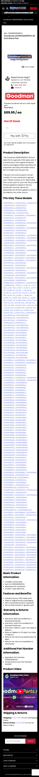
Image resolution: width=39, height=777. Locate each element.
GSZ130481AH (8, 500)
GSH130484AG (9, 455)
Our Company (9, 761)
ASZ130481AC (20, 250)
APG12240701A (22, 213)
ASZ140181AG (19, 260)
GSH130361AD (21, 385)
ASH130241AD (20, 220)
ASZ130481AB (8, 250)
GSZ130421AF (20, 495)
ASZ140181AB (31, 255)
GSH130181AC (31, 360)
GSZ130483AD (9, 502)
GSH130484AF (22, 452)
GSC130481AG (9, 340)
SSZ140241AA (8, 540)
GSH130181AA (8, 360)
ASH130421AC (8, 233)
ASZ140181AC (8, 258)
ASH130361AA (21, 225)
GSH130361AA (9, 383)
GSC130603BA (21, 355)
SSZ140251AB (8, 550)
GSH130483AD (9, 440)
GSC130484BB (22, 353)
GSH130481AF (8, 430)
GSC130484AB (9, 350)
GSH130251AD (9, 373)
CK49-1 (20, 288)
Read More (8, 108)
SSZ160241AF (20, 570)
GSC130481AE (9, 338)
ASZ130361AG (20, 240)
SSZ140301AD (20, 555)
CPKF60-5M (9, 308)
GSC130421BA (9, 333)
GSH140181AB (8, 457)
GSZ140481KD (9, 532)
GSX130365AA (9, 470)
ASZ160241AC (20, 283)
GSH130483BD (22, 445)
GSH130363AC (21, 400)
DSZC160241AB (22, 325)
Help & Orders (9, 766)
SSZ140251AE (8, 552)
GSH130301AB (20, 375)
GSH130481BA (20, 430)
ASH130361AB (8, 228)
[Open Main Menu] (3, 8)
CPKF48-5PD (20, 305)
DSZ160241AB (8, 323)
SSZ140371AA (20, 562)
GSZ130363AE (21, 482)
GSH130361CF (8, 398)
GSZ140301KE (20, 525)
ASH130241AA (8, 218)
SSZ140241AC (31, 540)
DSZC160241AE (9, 330)
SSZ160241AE (8, 570)
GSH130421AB (20, 410)
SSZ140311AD (30, 560)
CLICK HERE (16, 718)
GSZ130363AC (21, 480)
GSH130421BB (8, 420)
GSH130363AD (9, 402)
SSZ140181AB (9, 537)
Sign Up (30, 741)
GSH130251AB (8, 370)
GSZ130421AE (8, 495)
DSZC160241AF (22, 330)
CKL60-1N (7, 298)
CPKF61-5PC (8, 313)
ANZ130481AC (9, 210)
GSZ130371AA (23, 487)
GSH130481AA (21, 422)
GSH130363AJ (21, 407)
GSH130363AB (9, 400)
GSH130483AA (21, 435)
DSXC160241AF (9, 320)
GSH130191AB (20, 363)
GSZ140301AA (9, 522)
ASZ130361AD (32, 238)
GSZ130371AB (8, 490)
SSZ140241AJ (8, 547)
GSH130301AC (9, 378)
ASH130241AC (8, 220)
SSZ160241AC (20, 567)
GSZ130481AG (21, 497)
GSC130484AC (22, 350)
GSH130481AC (21, 425)
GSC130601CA (9, 355)
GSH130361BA (8, 388)
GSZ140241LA (32, 520)
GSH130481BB (8, 432)
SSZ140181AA (32, 535)
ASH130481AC (20, 235)
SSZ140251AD (31, 550)
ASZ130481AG (8, 255)
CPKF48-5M (19, 303)
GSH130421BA (21, 417)
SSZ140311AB (8, 560)
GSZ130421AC (9, 492)
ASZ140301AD (9, 275)
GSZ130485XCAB (25, 510)
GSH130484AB (22, 447)
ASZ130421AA (32, 240)
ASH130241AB (20, 218)
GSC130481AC (9, 335)
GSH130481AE (21, 427)
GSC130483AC (22, 343)
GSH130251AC (20, 370)
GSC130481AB (21, 333)
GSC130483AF (9, 348)
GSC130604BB (22, 358)
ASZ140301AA (8, 273)
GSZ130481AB (31, 495)
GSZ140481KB (8, 530)
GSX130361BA (20, 465)
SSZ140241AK (20, 547)
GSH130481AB (9, 425)
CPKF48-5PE (32, 305)
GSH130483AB (9, 437)
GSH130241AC (9, 368)
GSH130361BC (8, 390)
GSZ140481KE (20, 532)
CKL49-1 (19, 290)
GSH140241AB (9, 460)
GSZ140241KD (20, 517)
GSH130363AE (21, 402)
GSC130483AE (22, 345)
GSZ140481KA (20, 527)
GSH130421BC (20, 420)
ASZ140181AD (20, 258)
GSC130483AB (9, 343)
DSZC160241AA (9, 325)
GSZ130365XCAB (10, 487)
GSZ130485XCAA (10, 510)
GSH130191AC (31, 363)
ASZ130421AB (9, 243)
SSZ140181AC (20, 537)
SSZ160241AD (31, 567)
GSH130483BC (9, 445)
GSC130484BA (9, 353)
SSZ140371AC (8, 565)
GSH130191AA (8, 363)
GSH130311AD (20, 380)
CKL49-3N (11, 295)
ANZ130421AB (20, 203)
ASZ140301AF (8, 278)
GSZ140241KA (8, 517)
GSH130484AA (9, 447)
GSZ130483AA (21, 500)
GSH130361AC (9, 385)
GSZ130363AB (9, 480)
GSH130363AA (21, 398)
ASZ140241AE (8, 268)
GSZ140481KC (21, 530)
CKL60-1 (19, 295)
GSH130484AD (22, 450)
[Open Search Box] (7, 8)
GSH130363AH (9, 407)
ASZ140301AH (32, 278)
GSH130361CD (9, 395)
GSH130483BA (9, 442)
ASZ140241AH (9, 270)
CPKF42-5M (31, 300)
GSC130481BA (21, 340)
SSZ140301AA (20, 552)
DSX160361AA (31, 313)
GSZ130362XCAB (10, 477)
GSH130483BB (21, 442)
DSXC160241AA (9, 315)
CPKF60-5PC (31, 308)
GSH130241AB (20, 365)
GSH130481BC (21, 432)
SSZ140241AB (20, 540)
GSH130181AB (20, 360)
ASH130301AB (20, 223)
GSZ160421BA (20, 535)
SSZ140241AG (9, 545)
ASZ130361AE (9, 240)
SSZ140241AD (9, 542)
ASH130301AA (8, 223)
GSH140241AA (20, 457)
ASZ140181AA (20, 255)
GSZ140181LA (20, 515)
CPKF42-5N (8, 303)
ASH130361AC (20, 228)
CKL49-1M (27, 290)
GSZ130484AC (22, 505)
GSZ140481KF (8, 535)
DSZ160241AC (20, 323)
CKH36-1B (11, 290)
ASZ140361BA (9, 280)
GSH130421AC (9, 412)
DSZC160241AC (9, 328)
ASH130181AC (31, 215)
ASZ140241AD (20, 265)
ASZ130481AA (20, 248)
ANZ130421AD (9, 205)
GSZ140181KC (31, 512)
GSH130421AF (20, 415)
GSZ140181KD (8, 515)
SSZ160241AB (8, 567)
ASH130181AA (8, 215)
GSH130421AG (9, 417)
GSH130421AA (9, 410)
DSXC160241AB (22, 315)
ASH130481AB (8, 235)
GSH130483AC (22, 437)
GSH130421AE (8, 415)
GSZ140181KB (20, 512)
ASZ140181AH (31, 260)
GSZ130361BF (31, 472)
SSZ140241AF (32, 542)
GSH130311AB (32, 378)
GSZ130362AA (9, 475)
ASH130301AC (32, 223)
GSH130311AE (32, 380)
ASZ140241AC (8, 265)
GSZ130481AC (9, 497)
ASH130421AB (21, 230)
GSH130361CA (20, 390)
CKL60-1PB (16, 298)
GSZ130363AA (23, 477)
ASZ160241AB (8, 283)
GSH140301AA (9, 462)
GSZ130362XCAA (22, 475)
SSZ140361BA (8, 562)
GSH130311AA (20, 378)
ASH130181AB (20, 215)
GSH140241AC (21, 460)
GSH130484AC (9, 450)
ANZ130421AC (32, 203)
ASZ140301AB (20, 273)
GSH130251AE (20, 373)
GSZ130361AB (8, 472)
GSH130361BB (20, 388)
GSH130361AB (21, 383)
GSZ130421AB (32, 490)
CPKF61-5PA (29, 310)
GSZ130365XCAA (22, 485)
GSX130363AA (21, 467)
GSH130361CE (20, 395)
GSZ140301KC (21, 522)
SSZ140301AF (8, 557)
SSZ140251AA (31, 547)
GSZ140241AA (31, 515)
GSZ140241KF (20, 520)
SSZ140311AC (19, 560)
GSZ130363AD (9, 482)
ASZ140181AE (31, 258)
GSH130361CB (8, 393)
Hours (6, 750)
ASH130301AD (9, 225)
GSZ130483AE (21, 502)
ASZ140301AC (32, 273)
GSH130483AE (21, 440)
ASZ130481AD (32, 250)
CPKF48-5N (30, 303)
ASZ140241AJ (21, 270)
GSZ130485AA (22, 507)
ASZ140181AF (8, 260)
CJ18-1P (27, 285)
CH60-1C (19, 285)
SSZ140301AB (31, 552)
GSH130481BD (9, 435)
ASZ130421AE (20, 245)
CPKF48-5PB (8, 305)
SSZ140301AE (31, 555)
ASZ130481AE (9, 253)
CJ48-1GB (11, 288)
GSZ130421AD (21, 492)
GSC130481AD (21, 335)
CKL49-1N (7, 293)
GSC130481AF (21, 338)
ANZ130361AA (8, 203)
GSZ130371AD (20, 490)
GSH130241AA (9, 365)
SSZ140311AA (31, 557)
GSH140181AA (21, 455)
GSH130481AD (9, 427)
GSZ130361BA (20, 472)
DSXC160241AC (9, 318)
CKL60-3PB (21, 300)
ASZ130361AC (20, 238)
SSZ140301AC (8, 555)
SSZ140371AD (20, 565)
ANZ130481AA (8, 208)
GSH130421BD (9, 422)
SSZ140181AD (31, 537)
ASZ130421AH (31, 245)
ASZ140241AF (20, 268)
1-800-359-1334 (19, 85)
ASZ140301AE (21, 275)
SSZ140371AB (31, 562)
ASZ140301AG (20, 278)
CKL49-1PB (16, 293)
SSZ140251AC (20, 550)
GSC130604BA (9, 358)
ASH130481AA (20, 233)
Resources (8, 755)
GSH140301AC (9, 465)
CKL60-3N (11, 300)
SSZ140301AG (20, 557)
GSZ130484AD (9, 507)
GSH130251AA (21, 368)
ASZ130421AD (8, 245)
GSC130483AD (9, 345)
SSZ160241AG (31, 570)
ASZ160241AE (9, 285)
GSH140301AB (21, 462)
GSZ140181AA (8, 512)
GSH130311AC (9, 380)
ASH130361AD (32, 228)
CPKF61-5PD (20, 313)
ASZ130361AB (9, 238)
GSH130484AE (9, 452)
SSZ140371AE (31, 565)
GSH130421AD (21, 412)
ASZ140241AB (20, 263)
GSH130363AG (21, 405)
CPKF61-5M (8, 310)
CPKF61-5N (18, 310)
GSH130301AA (8, 375)
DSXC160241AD (23, 318)
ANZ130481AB (20, 208)
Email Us (18, 87)
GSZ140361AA (8, 527)
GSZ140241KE (8, 520)
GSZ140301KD (8, 525)
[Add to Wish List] (7, 128)
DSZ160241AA (21, 320)
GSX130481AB (21, 470)
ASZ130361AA (32, 235)
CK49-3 (27, 288)
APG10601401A (21, 210)
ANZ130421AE (21, 205)
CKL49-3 (25, 293)
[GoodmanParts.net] (17, 8)
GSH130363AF (9, 405)
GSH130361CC (21, 393)
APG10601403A (9, 213)
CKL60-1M (28, 295)
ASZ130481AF (20, 253)
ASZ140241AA (8, 263)
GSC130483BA (21, 348)
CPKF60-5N (20, 308)
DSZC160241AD (22, 328)
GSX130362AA (9, 467)
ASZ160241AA (21, 280)
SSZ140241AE (21, 542)
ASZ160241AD (32, 283)
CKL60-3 (25, 298)
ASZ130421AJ (9, 248)
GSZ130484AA (9, 505)
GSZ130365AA (9, 485)
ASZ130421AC (20, 243)
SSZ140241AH (21, 545)
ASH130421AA (9, 230)
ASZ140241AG (31, 268)
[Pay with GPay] (19, 135)
